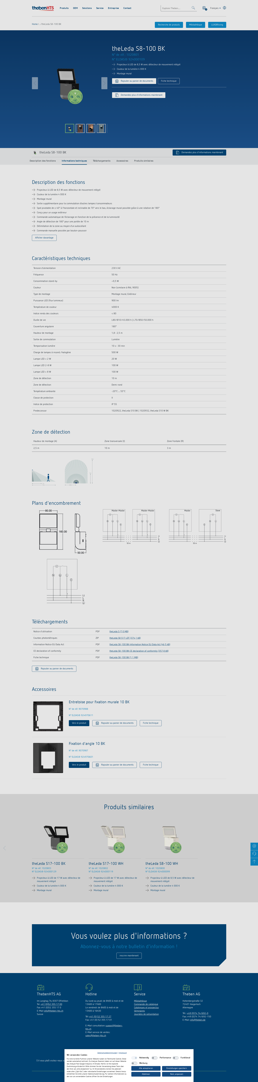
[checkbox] (134, 1057)
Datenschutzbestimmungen (107, 1053)
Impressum (123, 1053)
